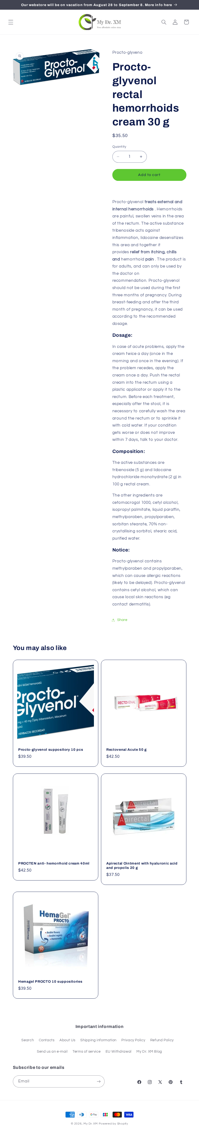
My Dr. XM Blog (149, 1051)
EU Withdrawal (119, 1051)
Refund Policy (162, 1040)
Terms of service (86, 1051)
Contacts (47, 1040)
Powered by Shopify (113, 1123)
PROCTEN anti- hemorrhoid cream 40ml (54, 863)
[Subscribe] (98, 1081)
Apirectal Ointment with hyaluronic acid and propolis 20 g (142, 865)
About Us (67, 1040)
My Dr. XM (91, 1123)
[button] (10, 22)
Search (27, 1040)
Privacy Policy (133, 1040)
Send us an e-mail (52, 1051)
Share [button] (122, 620)
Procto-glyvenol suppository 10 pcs (50, 749)
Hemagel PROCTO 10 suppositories (50, 981)
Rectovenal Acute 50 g (126, 749)
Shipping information (98, 1040)
